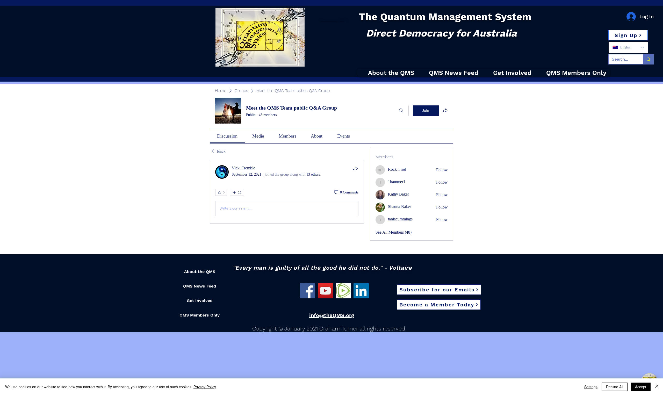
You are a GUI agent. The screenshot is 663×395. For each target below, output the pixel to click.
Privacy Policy (204, 386)
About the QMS (199, 271)
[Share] (355, 168)
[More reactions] (237, 192)
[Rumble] (343, 290)
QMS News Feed (199, 286)
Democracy (329, 19)
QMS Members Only (199, 315)
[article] (287, 192)
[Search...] (648, 59)
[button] (628, 35)
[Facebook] (307, 290)
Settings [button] (590, 386)
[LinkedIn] (361, 290)
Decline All (614, 386)
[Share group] (445, 110)
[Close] (657, 387)
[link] (227, 136)
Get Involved (200, 300)
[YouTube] (325, 290)
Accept (640, 386)
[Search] (401, 110)
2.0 (341, 19)
